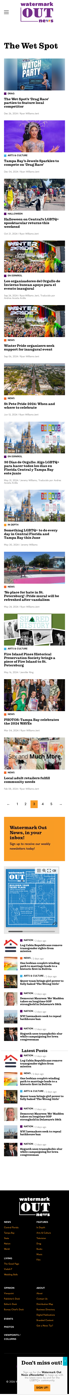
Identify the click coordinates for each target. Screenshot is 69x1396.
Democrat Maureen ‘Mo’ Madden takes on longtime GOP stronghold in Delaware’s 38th (42, 1001)
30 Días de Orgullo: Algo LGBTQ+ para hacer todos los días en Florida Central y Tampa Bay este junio (31, 467)
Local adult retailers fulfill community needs (27, 780)
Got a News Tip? (45, 1326)
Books (39, 1249)
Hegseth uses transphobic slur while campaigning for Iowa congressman (41, 1036)
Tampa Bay (9, 1233)
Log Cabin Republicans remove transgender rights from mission (41, 948)
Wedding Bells (11, 1275)
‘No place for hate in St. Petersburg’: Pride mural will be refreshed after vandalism (31, 596)
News (7, 1222)
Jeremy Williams (29, 545)
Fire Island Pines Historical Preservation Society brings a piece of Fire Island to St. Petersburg (29, 659)
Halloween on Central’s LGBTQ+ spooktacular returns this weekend (31, 223)
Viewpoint (9, 1293)
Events (8, 1319)
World (7, 1249)
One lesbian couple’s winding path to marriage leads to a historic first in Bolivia (40, 966)
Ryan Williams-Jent (29, 113)
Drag (39, 1244)
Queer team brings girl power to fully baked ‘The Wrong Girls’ (42, 982)
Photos (9, 1327)
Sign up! (42, 1388)
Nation (7, 1244)
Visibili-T (8, 1269)
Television (41, 1238)
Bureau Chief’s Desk (14, 1310)
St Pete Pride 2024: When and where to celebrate (29, 406)
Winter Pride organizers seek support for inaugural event (29, 348)
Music (39, 1254)
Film (39, 1260)
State (6, 1238)
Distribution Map (45, 1304)
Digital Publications (46, 1315)
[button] (6, 12)
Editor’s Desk (10, 1304)
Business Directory (46, 1310)
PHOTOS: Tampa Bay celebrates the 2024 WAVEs (31, 722)
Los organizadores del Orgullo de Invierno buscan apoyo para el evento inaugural (32, 285)
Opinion (9, 1288)
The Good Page (11, 1264)
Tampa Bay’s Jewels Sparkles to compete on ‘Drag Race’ (31, 163)
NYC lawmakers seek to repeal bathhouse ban (40, 1018)
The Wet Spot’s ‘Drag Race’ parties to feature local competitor (26, 103)
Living (8, 1258)
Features (42, 1222)
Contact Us (42, 1299)
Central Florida (11, 1228)
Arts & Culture (44, 1233)
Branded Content (45, 1320)
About (41, 1288)
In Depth (41, 1228)
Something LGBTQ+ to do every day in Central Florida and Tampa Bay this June (31, 534)
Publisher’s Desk (12, 1299)
